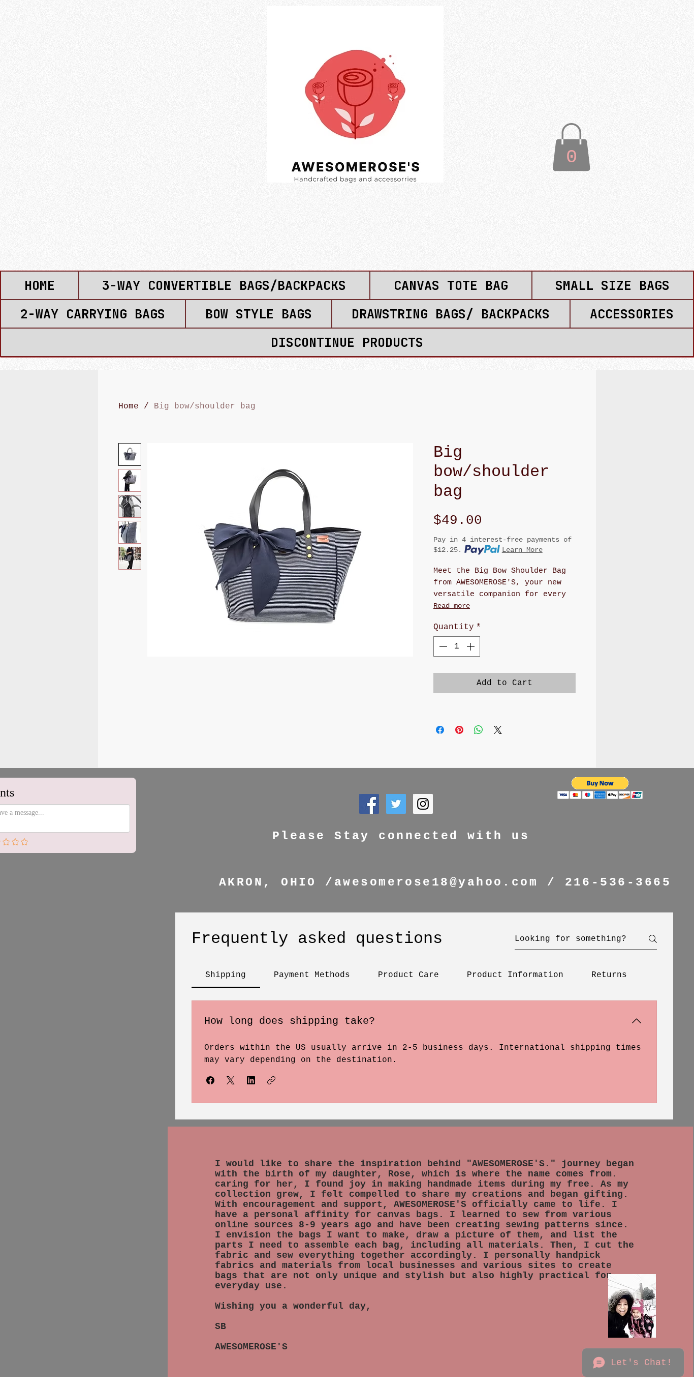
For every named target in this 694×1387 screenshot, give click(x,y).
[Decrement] (442, 646)
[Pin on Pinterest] (459, 730)
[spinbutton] (456, 646)
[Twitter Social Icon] (396, 804)
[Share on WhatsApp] (478, 730)
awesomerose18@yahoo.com (436, 882)
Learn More (522, 550)
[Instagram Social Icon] (423, 804)
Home (128, 406)
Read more (451, 606)
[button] (571, 147)
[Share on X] (498, 730)
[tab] (226, 975)
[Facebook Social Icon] (369, 804)
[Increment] (471, 646)
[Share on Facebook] (440, 730)
